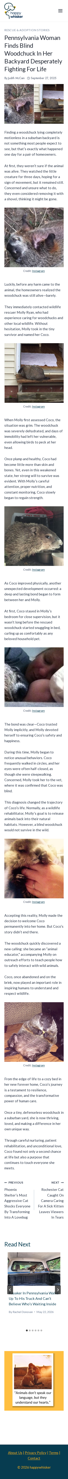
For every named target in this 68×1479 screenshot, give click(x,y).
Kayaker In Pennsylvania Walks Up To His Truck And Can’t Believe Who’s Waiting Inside (34, 1298)
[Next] (58, 1289)
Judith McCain (16, 78)
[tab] (27, 1330)
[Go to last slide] (10, 1289)
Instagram (38, 270)
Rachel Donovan (23, 1312)
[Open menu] (60, 10)
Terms (53, 1453)
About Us (15, 1453)
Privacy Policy (35, 1453)
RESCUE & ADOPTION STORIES (27, 30)
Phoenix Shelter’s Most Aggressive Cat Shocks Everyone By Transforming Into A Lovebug (17, 1200)
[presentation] (34, 1269)
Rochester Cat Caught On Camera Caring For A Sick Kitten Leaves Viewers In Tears (51, 1200)
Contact (34, 1458)
